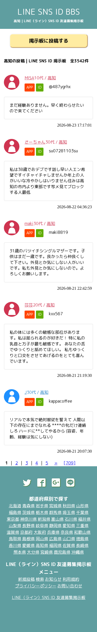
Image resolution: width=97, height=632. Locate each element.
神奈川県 (28, 519)
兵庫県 (53, 532)
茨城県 (28, 512)
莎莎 (29, 305)
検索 (40, 579)
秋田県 (69, 506)
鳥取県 (15, 539)
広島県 (55, 539)
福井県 (84, 519)
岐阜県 (42, 525)
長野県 (28, 525)
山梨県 (15, 525)
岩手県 (42, 506)
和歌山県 (82, 532)
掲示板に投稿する (48, 40)
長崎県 (82, 545)
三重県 (82, 525)
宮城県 (55, 506)
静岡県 (55, 525)
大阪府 (40, 532)
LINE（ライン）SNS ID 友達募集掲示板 (48, 597)
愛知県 (69, 525)
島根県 (28, 539)
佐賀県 (69, 545)
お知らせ (53, 579)
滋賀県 (13, 532)
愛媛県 (28, 545)
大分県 (33, 552)
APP (29, 87)
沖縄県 (77, 552)
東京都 (13, 519)
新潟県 (44, 519)
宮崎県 (46, 552)
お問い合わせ (69, 586)
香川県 (15, 545)
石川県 (71, 519)
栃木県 (42, 512)
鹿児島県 (62, 552)
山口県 (69, 539)
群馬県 (55, 512)
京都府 (26, 532)
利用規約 (71, 579)
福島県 (15, 512)
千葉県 (82, 512)
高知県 (42, 545)
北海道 (15, 506)
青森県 (28, 506)
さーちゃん (35, 142)
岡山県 (42, 539)
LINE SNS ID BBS (48, 11)
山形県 (82, 506)
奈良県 (67, 532)
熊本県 (19, 552)
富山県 (57, 519)
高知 (52, 78)
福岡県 (55, 545)
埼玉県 (69, 512)
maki (29, 223)
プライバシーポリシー (35, 586)
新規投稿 (26, 579)
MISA (29, 78)
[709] (70, 463)
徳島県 (82, 539)
